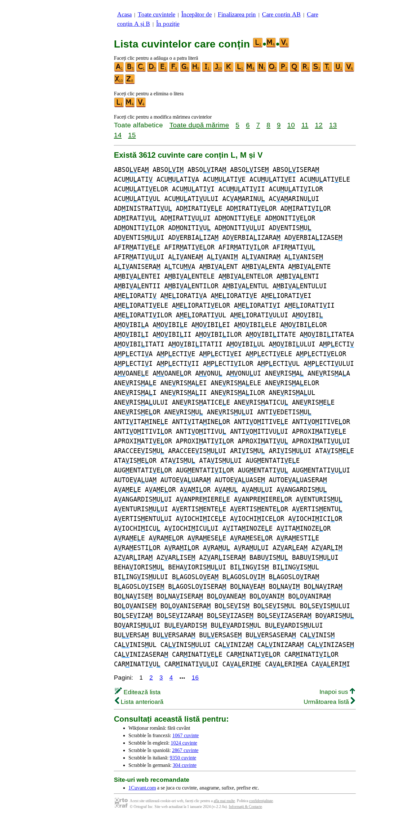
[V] (349, 70)
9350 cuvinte (183, 757)
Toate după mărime (199, 125)
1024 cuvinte (184, 743)
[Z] (130, 82)
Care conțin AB (281, 14)
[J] (218, 70)
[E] (163, 70)
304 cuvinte (184, 765)
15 (132, 135)
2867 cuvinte (185, 750)
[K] (229, 70)
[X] (119, 82)
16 (195, 677)
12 (319, 125)
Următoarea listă (327, 701)
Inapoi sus (334, 691)
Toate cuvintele (156, 14)
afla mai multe (224, 801)
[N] (262, 70)
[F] (174, 70)
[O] (272, 70)
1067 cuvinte (185, 735)
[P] (283, 70)
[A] (119, 70)
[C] (141, 70)
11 (304, 125)
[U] (338, 70)
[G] (185, 70)
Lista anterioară (141, 701)
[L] (240, 70)
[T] (327, 70)
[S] (316, 70)
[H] (196, 70)
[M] (251, 70)
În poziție (167, 23)
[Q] (294, 70)
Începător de (196, 14)
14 (118, 135)
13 (333, 125)
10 (291, 125)
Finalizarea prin (237, 14)
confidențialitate (261, 801)
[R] (305, 70)
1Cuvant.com (142, 787)
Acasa (124, 14)
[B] (130, 70)
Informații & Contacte (245, 806)
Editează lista (141, 692)
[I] (207, 70)
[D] (152, 70)
